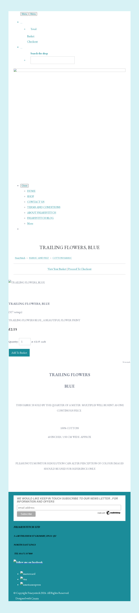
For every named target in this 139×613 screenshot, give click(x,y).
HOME (31, 191)
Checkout (32, 41)
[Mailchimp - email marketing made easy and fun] (109, 514)
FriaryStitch (20, 257)
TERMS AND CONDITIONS (43, 207)
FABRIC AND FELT (39, 257)
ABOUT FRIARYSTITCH (41, 212)
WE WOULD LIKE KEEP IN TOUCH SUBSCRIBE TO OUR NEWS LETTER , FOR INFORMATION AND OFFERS (67, 500)
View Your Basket (57, 269)
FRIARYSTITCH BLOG (40, 218)
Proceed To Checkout (80, 269)
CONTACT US (35, 202)
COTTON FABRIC (62, 257)
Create (35, 598)
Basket (30, 36)
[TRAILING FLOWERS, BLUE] (13, 293)
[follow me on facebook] (28, 562)
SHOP (30, 196)
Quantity (13, 341)
